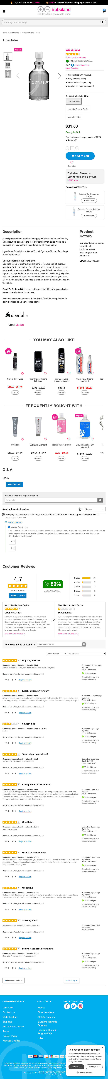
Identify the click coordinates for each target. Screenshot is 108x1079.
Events (41, 1007)
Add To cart (82, 156)
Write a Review (80, 57)
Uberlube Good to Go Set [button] (78, 109)
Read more (78, 1062)
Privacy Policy (10, 1036)
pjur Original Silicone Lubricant (38, 380)
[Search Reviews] (84, 644)
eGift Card (8, 1007)
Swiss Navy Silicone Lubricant (84, 380)
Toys (5, 32)
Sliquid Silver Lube (15, 379)
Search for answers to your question (21, 496)
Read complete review (14, 634)
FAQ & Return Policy (13, 1026)
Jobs (40, 1038)
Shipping (7, 1021)
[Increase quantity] (77, 148)
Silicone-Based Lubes (31, 32)
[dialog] (85, 1060)
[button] (4, 11)
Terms (6, 1031)
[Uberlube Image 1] (38, 75)
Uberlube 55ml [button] (74, 101)
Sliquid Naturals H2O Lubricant (85, 446)
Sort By (80, 509)
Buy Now (15, 392)
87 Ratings (70, 57)
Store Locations (46, 1012)
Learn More (73, 180)
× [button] (102, 1048)
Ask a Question (72, 68)
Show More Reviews (14, 980)
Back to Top (70, 980)
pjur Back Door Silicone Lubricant (61, 380)
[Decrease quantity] (67, 148)
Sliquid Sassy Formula (61, 445)
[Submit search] (100, 500)
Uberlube (20, 325)
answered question (82, 65)
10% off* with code (25, 2)
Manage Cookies (11, 1040)
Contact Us (9, 1012)
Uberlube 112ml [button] (74, 117)
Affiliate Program (46, 1017)
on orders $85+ (72, 2)
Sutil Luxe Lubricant (38, 445)
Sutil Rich (15, 445)
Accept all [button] (76, 1067)
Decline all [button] (94, 1067)
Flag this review (25, 680)
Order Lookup (10, 1017)
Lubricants (14, 32)
